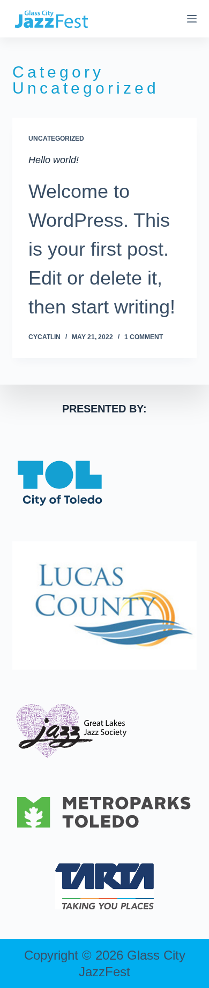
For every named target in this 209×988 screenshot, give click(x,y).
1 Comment (143, 337)
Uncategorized (56, 138)
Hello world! (53, 160)
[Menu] (192, 19)
